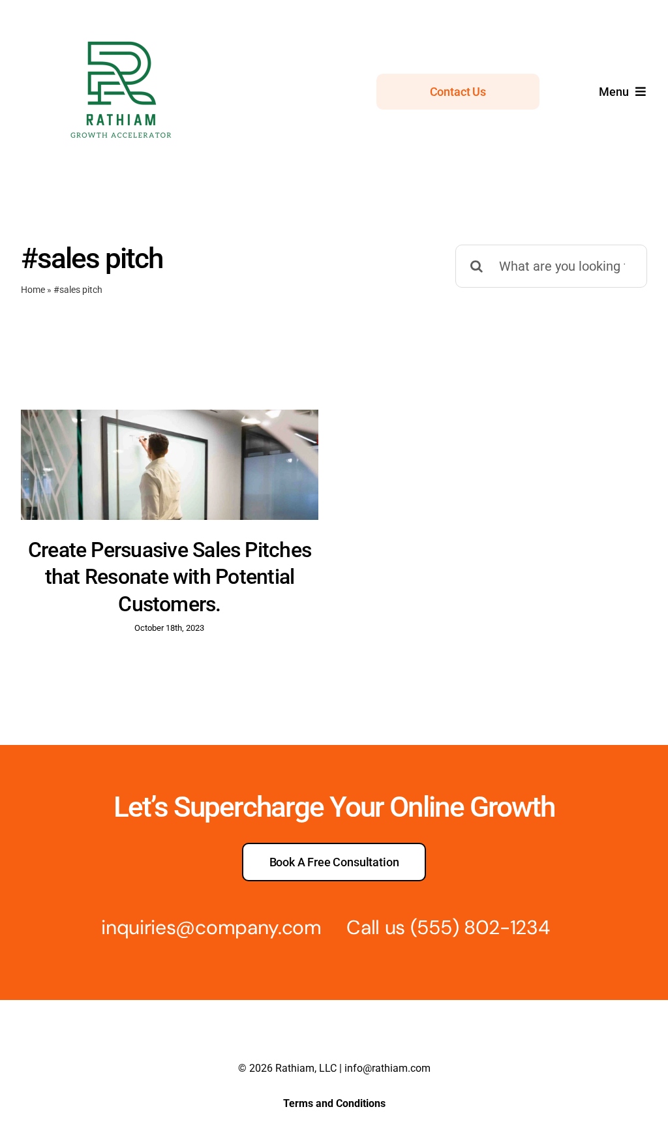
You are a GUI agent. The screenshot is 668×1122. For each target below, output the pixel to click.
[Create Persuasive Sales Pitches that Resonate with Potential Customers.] (169, 465)
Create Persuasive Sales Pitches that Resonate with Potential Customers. (169, 577)
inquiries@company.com (211, 927)
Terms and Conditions (334, 1103)
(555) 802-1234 (480, 927)
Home (33, 289)
